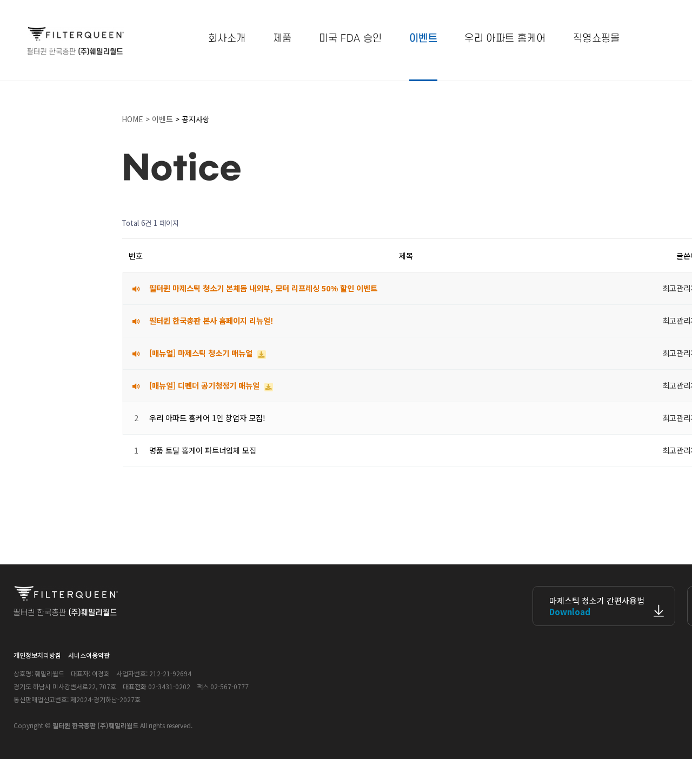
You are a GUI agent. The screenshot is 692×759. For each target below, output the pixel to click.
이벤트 (423, 38)
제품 (282, 38)
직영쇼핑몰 (596, 38)
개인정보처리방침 (37, 655)
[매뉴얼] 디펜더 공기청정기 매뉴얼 (205, 385)
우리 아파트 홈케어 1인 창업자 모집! (207, 417)
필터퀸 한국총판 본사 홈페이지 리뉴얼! (211, 320)
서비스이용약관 (89, 655)
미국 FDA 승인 (350, 38)
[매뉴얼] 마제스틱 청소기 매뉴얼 (202, 352)
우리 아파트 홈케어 (505, 38)
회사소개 (227, 38)
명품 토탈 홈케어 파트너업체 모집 (202, 450)
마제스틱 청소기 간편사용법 (596, 606)
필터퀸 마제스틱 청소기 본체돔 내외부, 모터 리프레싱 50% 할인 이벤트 (263, 288)
